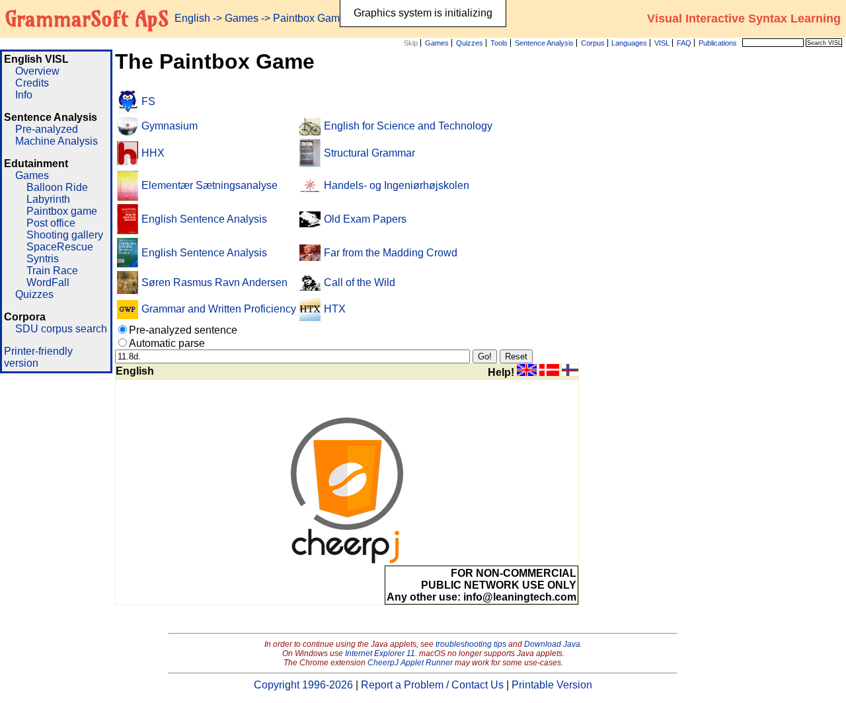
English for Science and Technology (408, 125)
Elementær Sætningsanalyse (209, 185)
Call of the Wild (359, 282)
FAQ (684, 43)
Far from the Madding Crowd (390, 252)
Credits (32, 83)
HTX (335, 308)
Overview (37, 71)
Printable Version (552, 684)
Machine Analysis (56, 141)
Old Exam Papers (365, 219)
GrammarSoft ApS (87, 18)
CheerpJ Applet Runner (410, 662)
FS (148, 101)
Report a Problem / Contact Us (432, 684)
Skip (411, 43)
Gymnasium (169, 125)
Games (437, 43)
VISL (662, 43)
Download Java (552, 644)
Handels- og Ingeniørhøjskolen (396, 185)
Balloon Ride (57, 187)
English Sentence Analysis (204, 219)
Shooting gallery (64, 234)
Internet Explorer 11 (380, 653)
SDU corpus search (61, 328)
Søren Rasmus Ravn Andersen (214, 282)
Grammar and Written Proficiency (218, 308)
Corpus (593, 43)
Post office (50, 223)
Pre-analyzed (46, 129)
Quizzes (469, 43)
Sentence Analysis (544, 43)
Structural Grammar (369, 153)
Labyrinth (48, 199)
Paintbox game (61, 211)
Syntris (42, 258)
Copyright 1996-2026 (303, 684)
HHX (153, 153)
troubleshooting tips (471, 644)
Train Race (52, 270)
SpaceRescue (59, 246)
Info (23, 94)
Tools (499, 43)
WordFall (47, 282)
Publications (718, 43)
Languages (629, 43)
